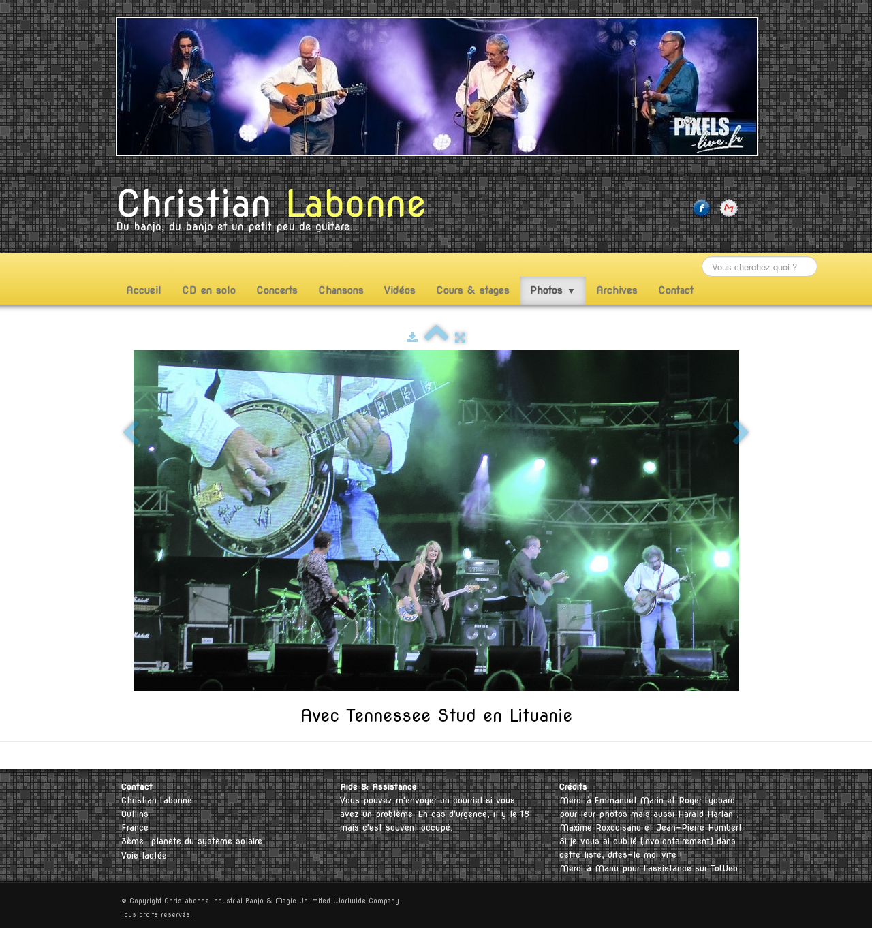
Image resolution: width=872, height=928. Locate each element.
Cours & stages (473, 290)
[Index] (436, 337)
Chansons (341, 290)
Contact (676, 290)
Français (711, 755)
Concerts (277, 290)
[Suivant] (741, 433)
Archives (617, 290)
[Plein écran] (460, 337)
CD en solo (209, 290)
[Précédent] (130, 433)
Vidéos (400, 290)
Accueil (143, 290)
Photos (553, 290)
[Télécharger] (412, 337)
